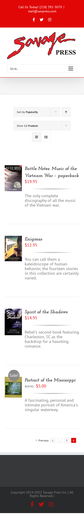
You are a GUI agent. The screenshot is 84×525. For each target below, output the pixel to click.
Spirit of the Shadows (46, 312)
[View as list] (45, 137)
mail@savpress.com (42, 11)
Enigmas (33, 239)
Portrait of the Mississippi (50, 380)
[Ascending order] (66, 112)
